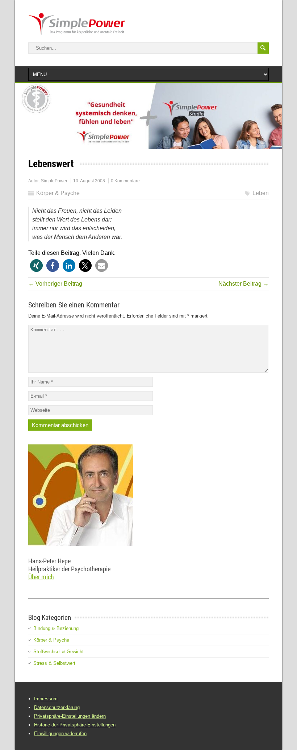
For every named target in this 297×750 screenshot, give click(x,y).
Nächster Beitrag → (243, 284)
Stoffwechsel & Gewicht (58, 651)
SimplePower (54, 180)
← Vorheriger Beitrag (55, 284)
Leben (260, 193)
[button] (36, 265)
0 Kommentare (125, 180)
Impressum (46, 698)
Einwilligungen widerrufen (60, 733)
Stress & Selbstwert (54, 663)
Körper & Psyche (58, 193)
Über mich (41, 577)
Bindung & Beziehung (56, 628)
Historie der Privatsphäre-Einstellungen (75, 725)
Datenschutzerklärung (57, 707)
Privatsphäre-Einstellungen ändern (70, 716)
